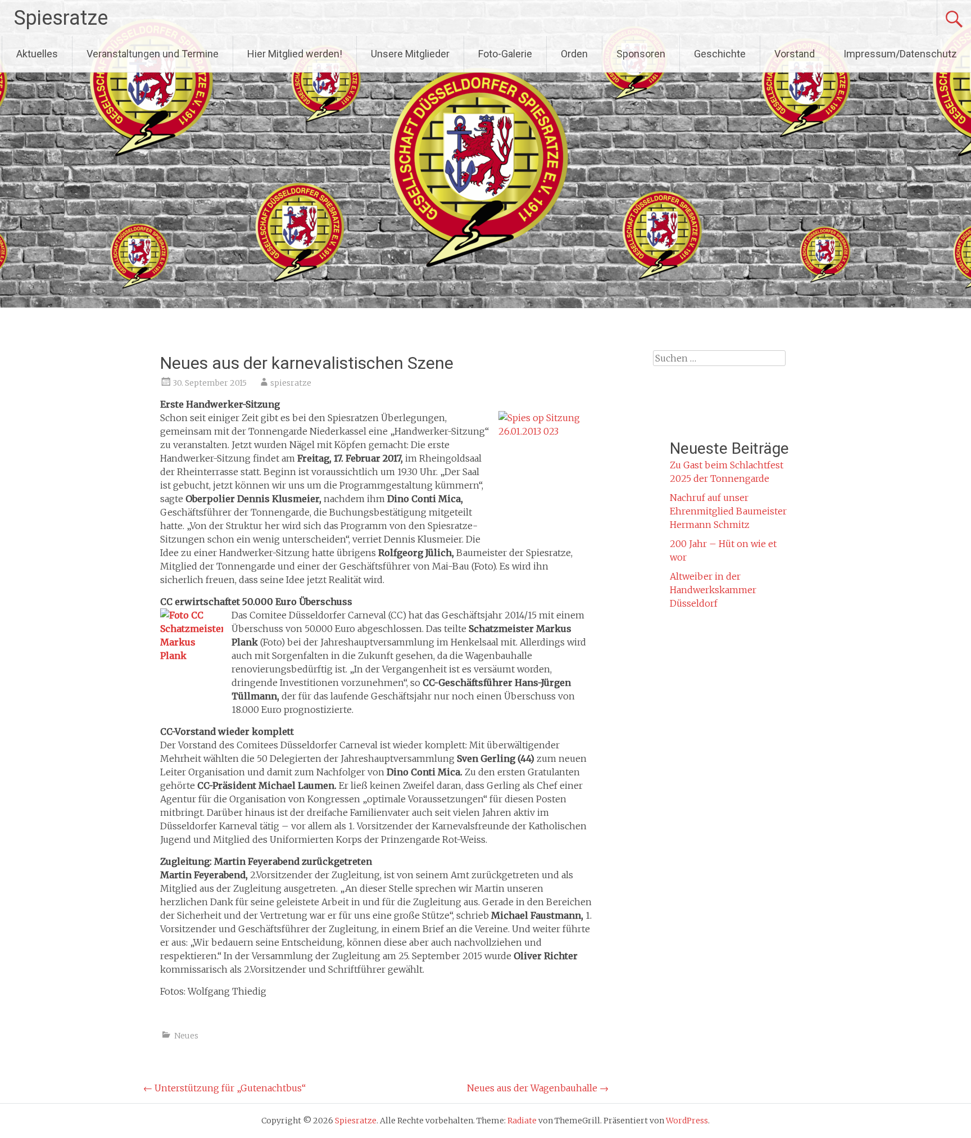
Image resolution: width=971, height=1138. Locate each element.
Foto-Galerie (505, 54)
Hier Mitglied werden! (294, 54)
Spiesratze (61, 18)
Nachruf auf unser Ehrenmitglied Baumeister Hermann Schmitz (728, 511)
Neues (186, 1036)
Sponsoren (640, 54)
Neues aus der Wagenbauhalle (538, 1088)
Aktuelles (37, 54)
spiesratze (290, 383)
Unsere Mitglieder (410, 54)
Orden (574, 54)
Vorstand (794, 54)
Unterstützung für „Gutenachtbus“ (224, 1088)
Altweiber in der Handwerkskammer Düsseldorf (713, 590)
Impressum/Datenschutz (900, 54)
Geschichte (720, 54)
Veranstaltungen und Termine (153, 54)
